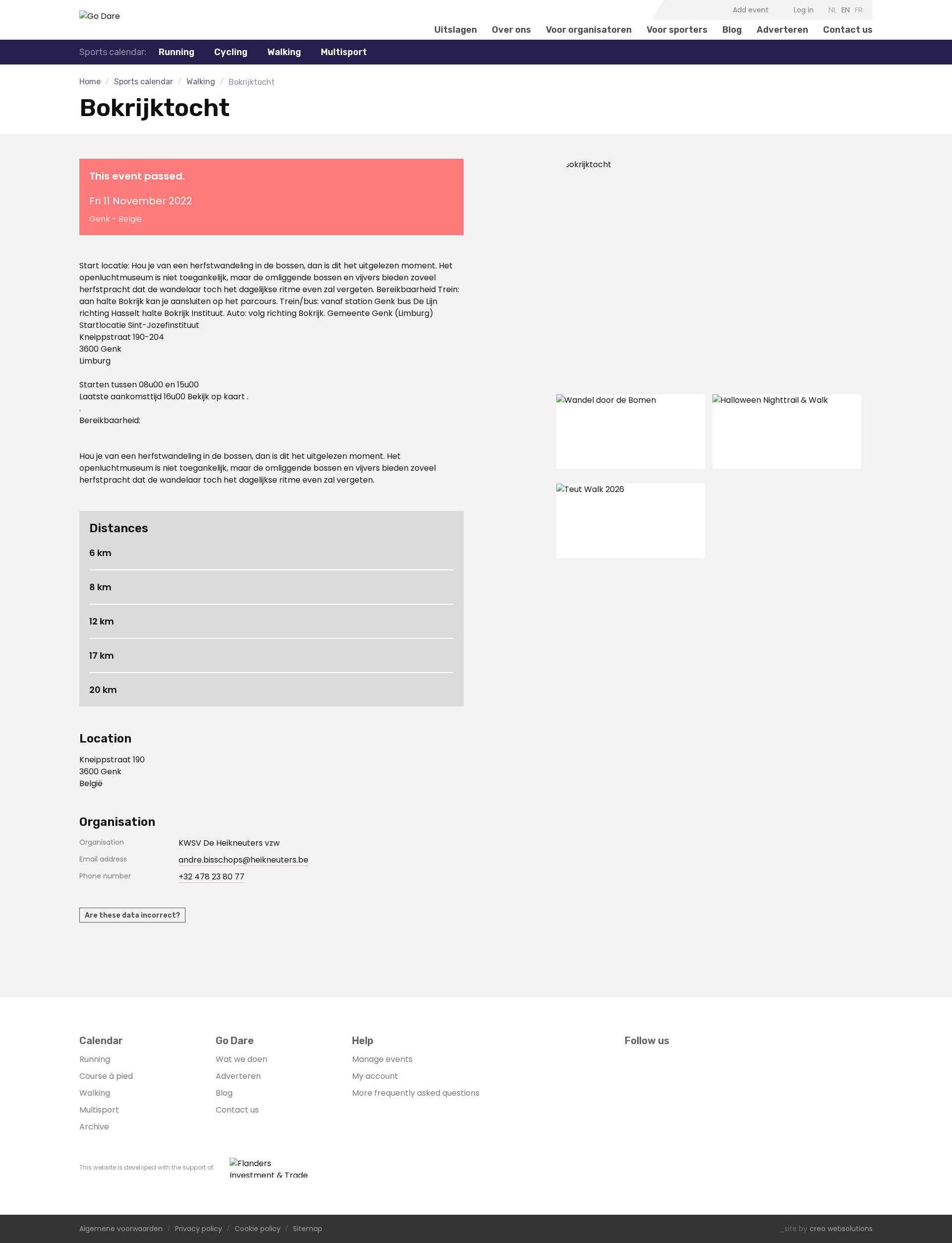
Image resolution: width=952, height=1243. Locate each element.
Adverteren (782, 29)
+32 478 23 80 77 (211, 876)
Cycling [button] (230, 52)
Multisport (99, 1110)
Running (94, 1059)
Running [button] (176, 52)
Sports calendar (143, 81)
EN (845, 9)
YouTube (703, 10)
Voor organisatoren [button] (589, 29)
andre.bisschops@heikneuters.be (243, 860)
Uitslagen (455, 29)
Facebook (672, 10)
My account (375, 1076)
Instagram (688, 10)
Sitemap (307, 1229)
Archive (94, 1126)
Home (90, 81)
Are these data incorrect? (132, 915)
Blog (732, 29)
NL (832, 9)
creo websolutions (841, 1229)
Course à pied (106, 1076)
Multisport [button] (344, 52)
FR (859, 9)
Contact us (848, 29)
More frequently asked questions (415, 1093)
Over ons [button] (511, 29)
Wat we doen (241, 1059)
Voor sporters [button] (677, 29)
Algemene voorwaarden (121, 1229)
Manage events (382, 1059)
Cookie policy (258, 1229)
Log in (804, 10)
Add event (751, 10)
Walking (284, 52)
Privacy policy (198, 1229)
